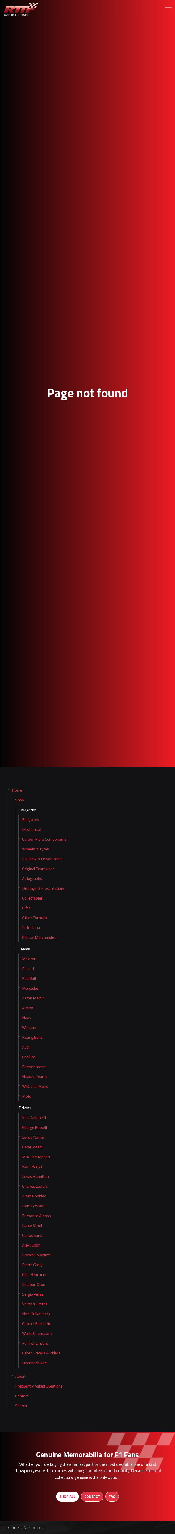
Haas (26, 1018)
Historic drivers (35, 1363)
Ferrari (28, 968)
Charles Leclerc (34, 1186)
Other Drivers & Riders (41, 1353)
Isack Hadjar (32, 1167)
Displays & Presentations (43, 888)
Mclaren (29, 959)
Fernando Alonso (36, 1216)
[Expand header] (168, 9)
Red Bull (29, 978)
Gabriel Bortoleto (36, 1323)
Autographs (32, 878)
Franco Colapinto (36, 1255)
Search (21, 1406)
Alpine (27, 1008)
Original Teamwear (38, 869)
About (20, 1376)
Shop (19, 800)
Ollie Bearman (34, 1274)
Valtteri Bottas (34, 1304)
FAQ (112, 1496)
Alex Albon (31, 1245)
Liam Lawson (33, 1206)
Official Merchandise (39, 937)
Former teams (34, 1067)
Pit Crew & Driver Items (42, 859)
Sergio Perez (33, 1294)
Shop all (67, 1496)
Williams (29, 1027)
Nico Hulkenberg (36, 1314)
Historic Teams (34, 1076)
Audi (25, 1047)
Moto (26, 1096)
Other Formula (34, 918)
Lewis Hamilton (35, 1176)
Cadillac (28, 1057)
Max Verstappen (36, 1157)
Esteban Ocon (33, 1284)
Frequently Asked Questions (38, 1386)
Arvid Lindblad (34, 1196)
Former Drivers (35, 1343)
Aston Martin (33, 998)
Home (17, 790)
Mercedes (30, 988)
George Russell (34, 1127)
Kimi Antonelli (34, 1117)
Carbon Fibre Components (44, 839)
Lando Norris (33, 1137)
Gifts (26, 908)
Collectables (32, 898)
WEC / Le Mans (35, 1086)
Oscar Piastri (32, 1147)
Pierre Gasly (32, 1265)
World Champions (37, 1333)
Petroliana (31, 927)
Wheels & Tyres (35, 849)
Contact (21, 1396)
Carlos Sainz (32, 1235)
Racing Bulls (32, 1037)
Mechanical (31, 829)
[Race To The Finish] (21, 9)
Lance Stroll (32, 1225)
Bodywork (30, 820)
